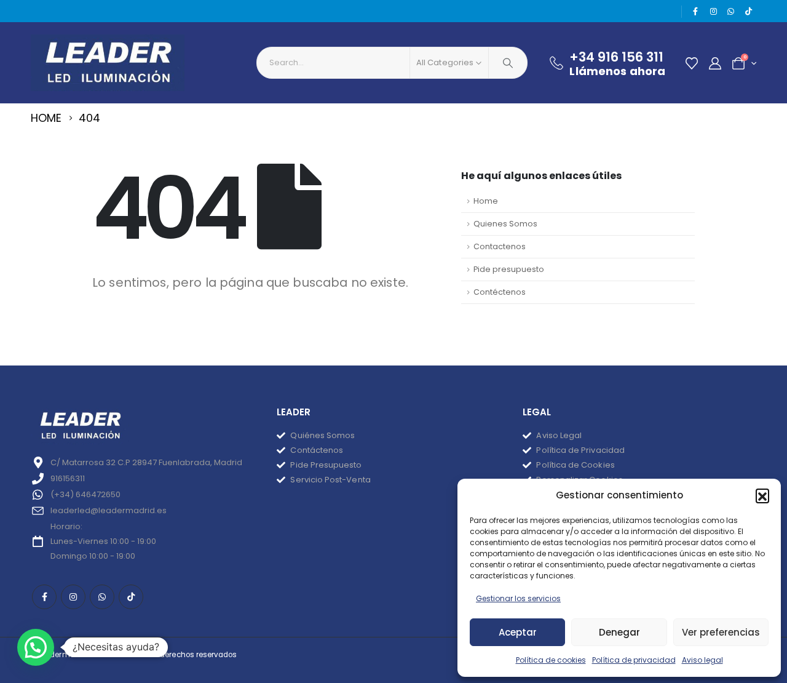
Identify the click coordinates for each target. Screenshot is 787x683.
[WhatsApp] (731, 12)
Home (485, 201)
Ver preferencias (721, 632)
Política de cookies (551, 660)
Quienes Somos (505, 223)
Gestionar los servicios (518, 598)
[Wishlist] (691, 63)
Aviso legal (702, 660)
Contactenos (499, 246)
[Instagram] (713, 12)
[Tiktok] (748, 12)
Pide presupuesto (508, 269)
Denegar (619, 632)
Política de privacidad (634, 660)
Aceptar (518, 632)
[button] (762, 495)
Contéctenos (499, 292)
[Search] (508, 62)
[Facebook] (696, 12)
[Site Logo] (107, 62)
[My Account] (715, 63)
